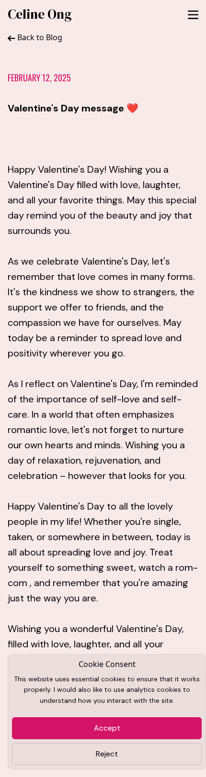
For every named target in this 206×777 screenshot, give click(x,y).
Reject (107, 754)
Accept (107, 728)
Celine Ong (40, 14)
